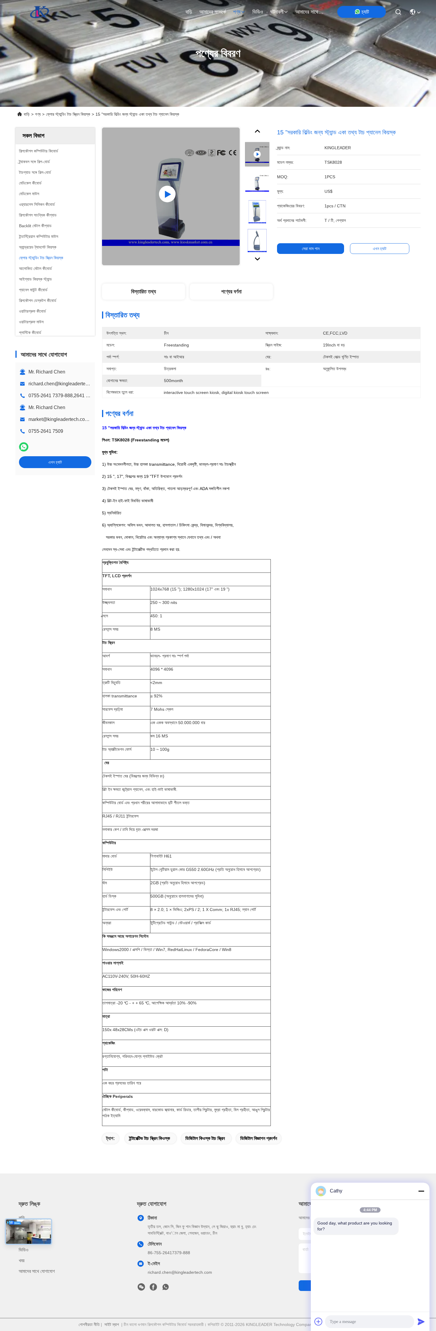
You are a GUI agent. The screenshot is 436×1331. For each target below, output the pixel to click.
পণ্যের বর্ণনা (231, 292)
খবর (21, 1260)
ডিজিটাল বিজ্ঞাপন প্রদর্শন (258, 1138)
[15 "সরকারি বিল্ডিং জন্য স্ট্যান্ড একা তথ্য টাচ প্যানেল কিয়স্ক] (171, 196)
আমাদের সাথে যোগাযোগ (309, 12)
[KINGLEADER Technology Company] (39, 11)
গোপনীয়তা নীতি (89, 1324)
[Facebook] (153, 1288)
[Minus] (421, 1191)
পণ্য (237, 12)
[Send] (421, 1321)
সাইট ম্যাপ (111, 1324)
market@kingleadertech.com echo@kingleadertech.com (89, 419)
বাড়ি (188, 12)
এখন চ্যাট (55, 462)
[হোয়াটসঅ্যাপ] (23, 446)
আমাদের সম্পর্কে (212, 12)
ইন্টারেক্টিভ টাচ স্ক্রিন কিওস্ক (149, 1138)
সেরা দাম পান (310, 249)
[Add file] (318, 1321)
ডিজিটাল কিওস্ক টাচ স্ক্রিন (205, 1138)
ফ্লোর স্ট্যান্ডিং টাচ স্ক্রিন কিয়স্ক (68, 114)
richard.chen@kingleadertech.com (64, 383)
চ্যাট (365, 12)
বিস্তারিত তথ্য (143, 292)
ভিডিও (257, 12)
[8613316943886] (165, 1288)
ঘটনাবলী (277, 12)
